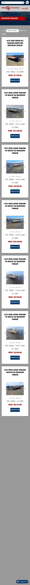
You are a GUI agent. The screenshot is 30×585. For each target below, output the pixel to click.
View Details (15, 80)
